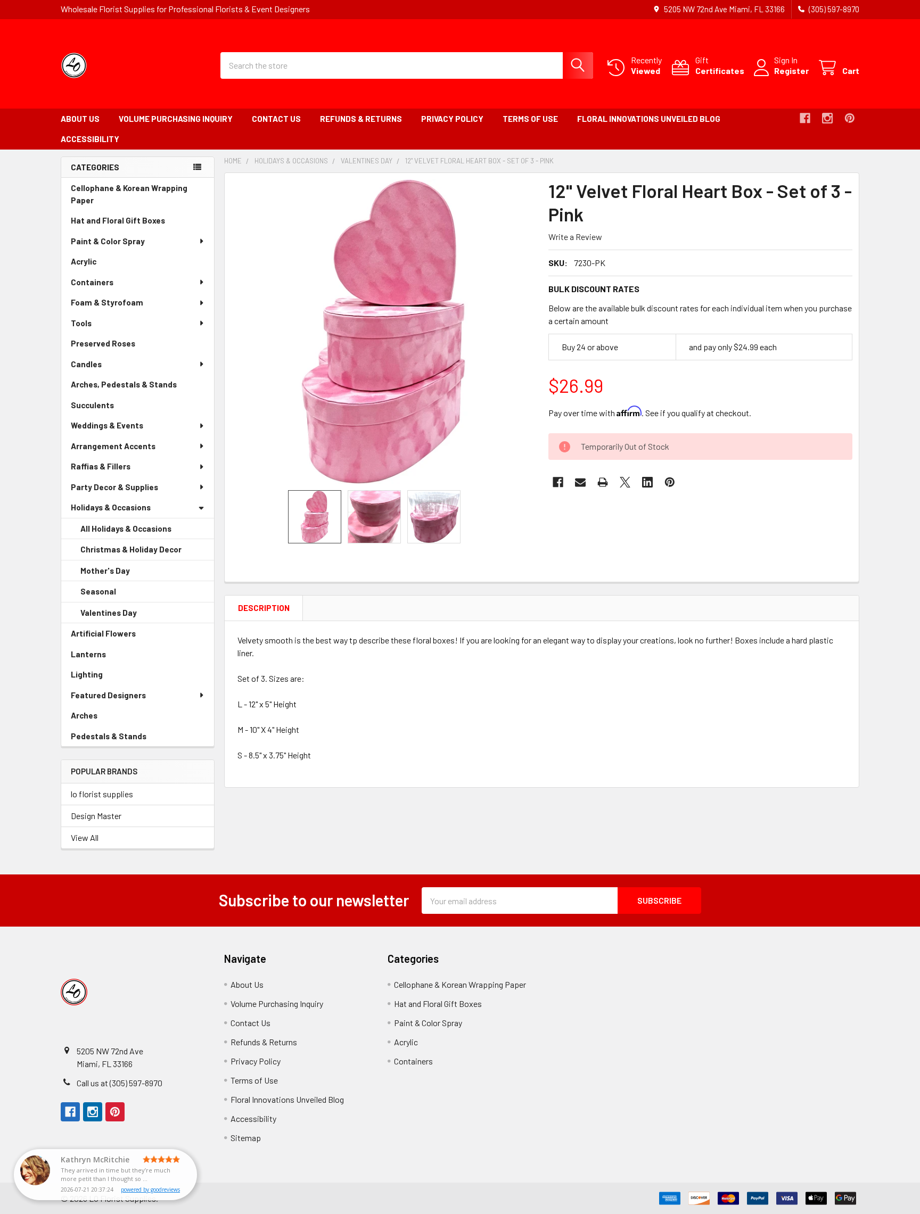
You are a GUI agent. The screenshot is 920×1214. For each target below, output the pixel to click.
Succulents (107, 408)
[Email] (580, 482)
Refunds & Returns (361, 118)
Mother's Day (120, 574)
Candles (86, 364)
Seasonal (113, 594)
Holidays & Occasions (111, 507)
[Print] (602, 482)
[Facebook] (805, 118)
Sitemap (246, 1138)
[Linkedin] (647, 482)
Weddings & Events (107, 425)
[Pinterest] (849, 118)
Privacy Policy (452, 118)
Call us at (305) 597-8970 (119, 1083)
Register (791, 70)
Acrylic (98, 264)
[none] (383, 331)
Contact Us (276, 118)
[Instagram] (827, 118)
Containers (92, 282)
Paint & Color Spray (108, 241)
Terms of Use (530, 118)
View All (84, 837)
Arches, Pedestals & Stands (139, 387)
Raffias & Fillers (100, 466)
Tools (81, 323)
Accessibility (90, 139)
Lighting (102, 677)
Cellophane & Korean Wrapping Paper (129, 196)
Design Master (96, 816)
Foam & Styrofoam (107, 302)
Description (264, 608)
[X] (625, 482)
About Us (80, 118)
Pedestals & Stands (123, 739)
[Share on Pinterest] (669, 482)
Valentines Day (123, 616)
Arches (99, 718)
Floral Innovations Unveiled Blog (648, 118)
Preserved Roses (118, 346)
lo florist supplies (102, 794)
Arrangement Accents (113, 446)
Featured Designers (108, 695)
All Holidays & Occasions (125, 528)
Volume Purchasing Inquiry (176, 118)
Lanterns (103, 657)
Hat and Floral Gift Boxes (133, 223)
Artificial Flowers (118, 636)
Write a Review (575, 237)
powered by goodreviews (150, 1189)
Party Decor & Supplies (114, 487)
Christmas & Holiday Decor (145, 552)
